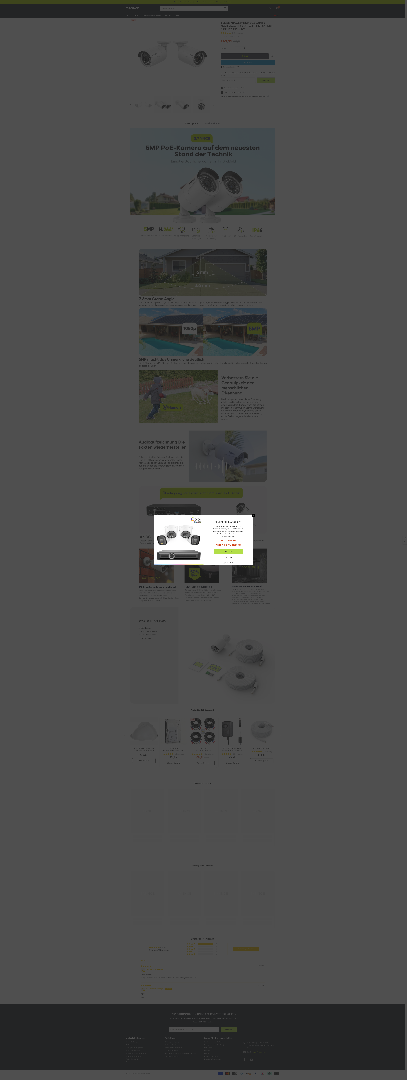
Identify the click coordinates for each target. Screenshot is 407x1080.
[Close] (253, 515)
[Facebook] (226, 557)
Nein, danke (229, 563)
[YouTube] (230, 557)
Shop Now (228, 551)
